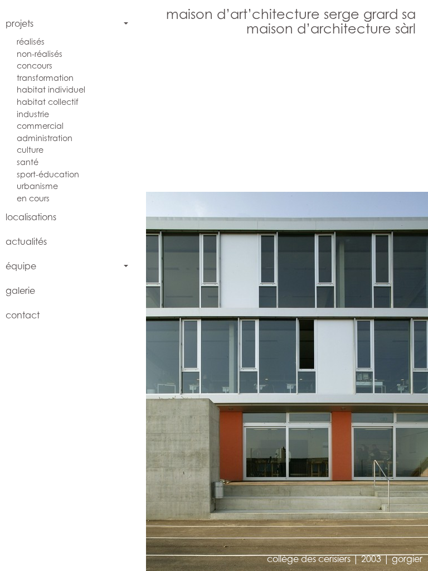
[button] (217, 302)
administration (44, 138)
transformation (45, 78)
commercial (40, 125)
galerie (20, 290)
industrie (33, 114)
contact (23, 315)
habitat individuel (51, 89)
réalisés (31, 41)
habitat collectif (48, 102)
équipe (21, 266)
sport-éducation (48, 174)
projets (19, 23)
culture (30, 149)
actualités (26, 241)
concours (34, 65)
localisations (31, 216)
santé (27, 162)
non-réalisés (39, 54)
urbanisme (37, 186)
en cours (33, 198)
